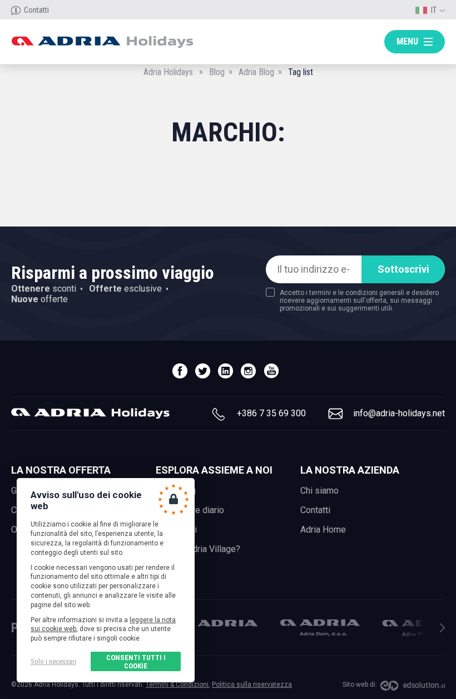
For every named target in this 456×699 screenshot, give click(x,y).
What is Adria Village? (198, 549)
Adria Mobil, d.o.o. (218, 623)
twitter (202, 370)
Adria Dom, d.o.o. (320, 627)
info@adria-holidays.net (399, 413)
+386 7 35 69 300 (271, 413)
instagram (248, 370)
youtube (271, 370)
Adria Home (323, 529)
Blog (217, 72)
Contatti (36, 10)
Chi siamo (319, 490)
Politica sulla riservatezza (252, 684)
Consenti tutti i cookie (136, 661)
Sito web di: (360, 684)
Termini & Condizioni (177, 684)
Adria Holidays (168, 72)
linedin (225, 370)
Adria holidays (102, 42)
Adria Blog (256, 72)
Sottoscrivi (403, 269)
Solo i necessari (53, 661)
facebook (179, 370)
